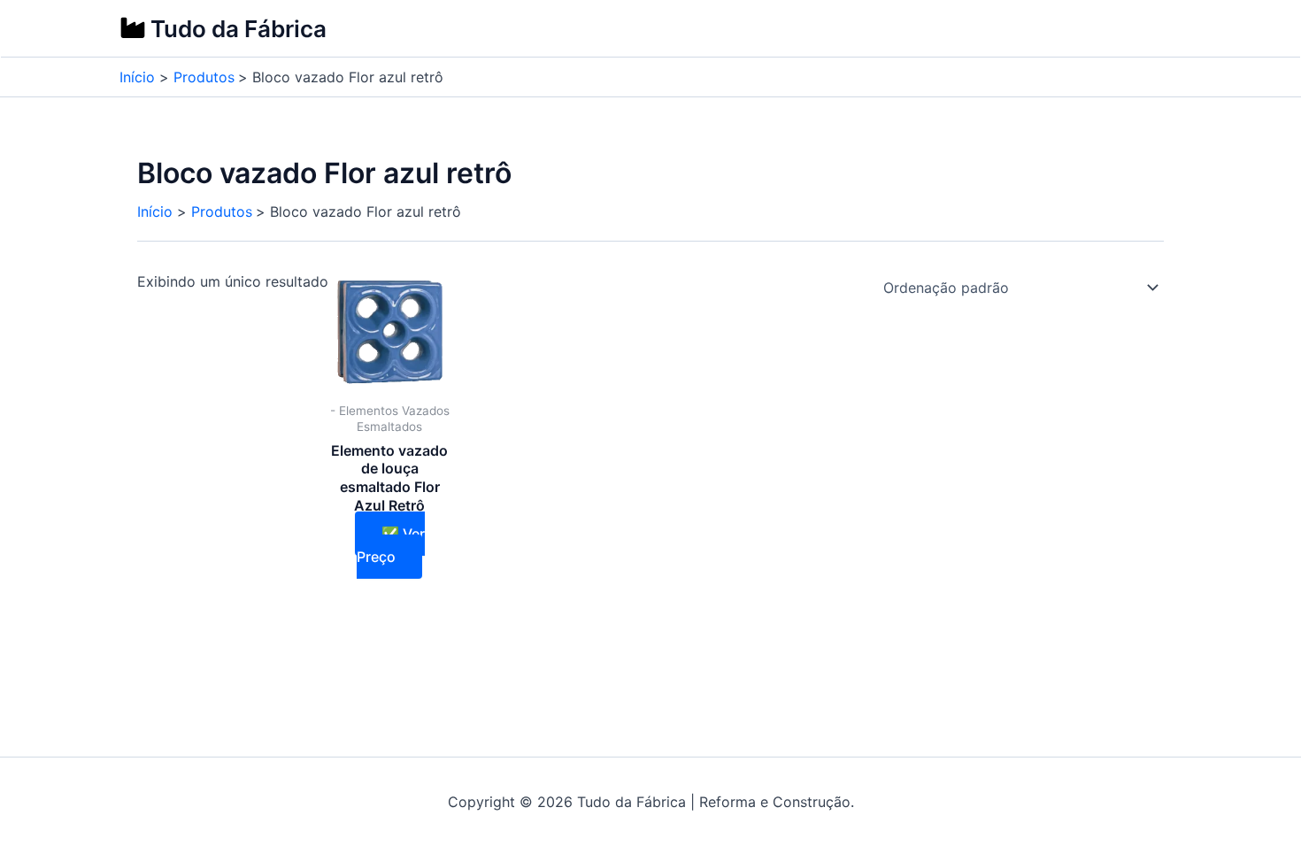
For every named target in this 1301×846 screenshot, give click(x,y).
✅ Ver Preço (391, 545)
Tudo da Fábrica (238, 28)
